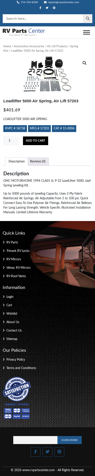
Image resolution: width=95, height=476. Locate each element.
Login (9, 296)
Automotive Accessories (29, 46)
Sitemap (11, 339)
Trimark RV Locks (17, 251)
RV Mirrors (13, 259)
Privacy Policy (15, 359)
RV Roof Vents (16, 276)
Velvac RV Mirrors (18, 267)
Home (7, 46)
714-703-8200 (29, 2)
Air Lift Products (57, 46)
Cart (9, 305)
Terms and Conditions (21, 368)
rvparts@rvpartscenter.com (63, 2)
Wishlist (11, 313)
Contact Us (14, 330)
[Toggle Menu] (86, 32)
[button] (85, 63)
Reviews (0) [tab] (38, 161)
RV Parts (12, 242)
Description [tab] (17, 161)
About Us (12, 322)
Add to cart (35, 140)
